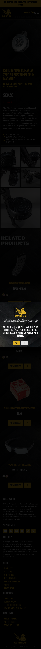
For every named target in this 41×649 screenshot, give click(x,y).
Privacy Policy (25, 332)
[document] (20, 324)
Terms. (20, 335)
